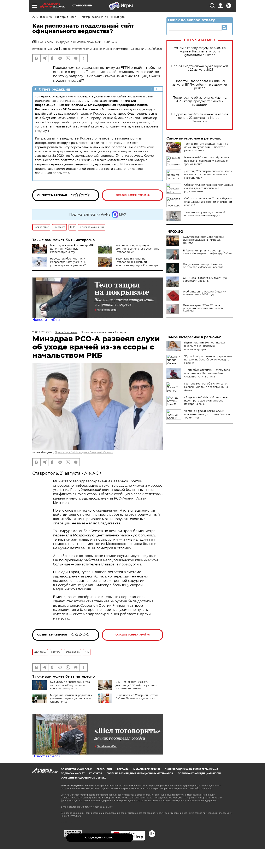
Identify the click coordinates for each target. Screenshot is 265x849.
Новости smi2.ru (46, 320)
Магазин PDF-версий (146, 769)
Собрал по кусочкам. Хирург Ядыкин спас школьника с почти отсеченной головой (208, 202)
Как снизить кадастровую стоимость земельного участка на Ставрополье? (137, 248)
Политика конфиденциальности (199, 773)
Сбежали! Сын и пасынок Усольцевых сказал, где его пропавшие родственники (208, 188)
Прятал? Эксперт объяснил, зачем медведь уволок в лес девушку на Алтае (206, 387)
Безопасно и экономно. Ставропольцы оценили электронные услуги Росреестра (137, 262)
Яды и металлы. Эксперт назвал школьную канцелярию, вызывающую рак (204, 346)
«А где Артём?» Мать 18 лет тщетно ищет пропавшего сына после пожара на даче (206, 400)
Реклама (123, 769)
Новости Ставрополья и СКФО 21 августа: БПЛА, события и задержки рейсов (199, 84)
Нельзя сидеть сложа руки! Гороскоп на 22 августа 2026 (199, 68)
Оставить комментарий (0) (133, 195)
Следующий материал (99, 837)
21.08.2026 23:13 (42, 332)
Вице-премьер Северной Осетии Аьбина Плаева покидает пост (137, 697)
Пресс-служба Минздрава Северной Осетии (84, 452)
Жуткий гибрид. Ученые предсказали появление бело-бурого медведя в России (208, 359)
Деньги (53, 48)
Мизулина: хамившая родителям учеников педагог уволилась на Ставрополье (71, 698)
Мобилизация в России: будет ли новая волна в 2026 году (204, 293)
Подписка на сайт (72, 773)
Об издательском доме (76, 769)
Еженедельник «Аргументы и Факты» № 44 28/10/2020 (127, 48)
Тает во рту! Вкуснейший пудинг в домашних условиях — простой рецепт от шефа (206, 147)
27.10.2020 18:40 (42, 16)
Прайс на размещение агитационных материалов (140, 773)
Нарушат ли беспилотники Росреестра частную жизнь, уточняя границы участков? (68, 262)
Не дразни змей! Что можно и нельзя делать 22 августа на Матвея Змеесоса (199, 118)
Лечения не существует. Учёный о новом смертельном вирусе (206, 214)
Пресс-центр (104, 769)
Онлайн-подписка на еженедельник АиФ (191, 769)
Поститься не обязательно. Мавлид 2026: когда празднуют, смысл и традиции (199, 101)
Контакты (95, 773)
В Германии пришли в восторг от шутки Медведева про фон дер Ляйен (207, 252)
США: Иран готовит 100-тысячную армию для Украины (205, 279)
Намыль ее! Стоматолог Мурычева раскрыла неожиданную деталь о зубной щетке (206, 161)
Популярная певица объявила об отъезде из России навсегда (203, 266)
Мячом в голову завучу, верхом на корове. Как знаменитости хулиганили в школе (199, 51)
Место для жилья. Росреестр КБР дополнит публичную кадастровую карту (72, 248)
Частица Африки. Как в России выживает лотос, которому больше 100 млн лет (207, 414)
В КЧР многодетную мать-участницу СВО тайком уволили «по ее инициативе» (136, 685)
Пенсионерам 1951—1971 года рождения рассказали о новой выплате (203, 308)
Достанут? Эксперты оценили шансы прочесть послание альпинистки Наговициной (208, 174)
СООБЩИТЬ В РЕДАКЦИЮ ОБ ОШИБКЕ (83, 777)
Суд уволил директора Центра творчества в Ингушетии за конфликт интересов (70, 685)
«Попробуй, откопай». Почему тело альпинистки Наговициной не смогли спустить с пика (207, 373)
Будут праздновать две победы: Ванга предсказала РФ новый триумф (203, 239)
